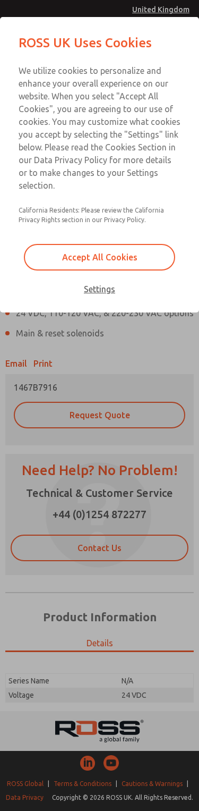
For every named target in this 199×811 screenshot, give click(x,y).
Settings (99, 289)
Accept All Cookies (99, 257)
